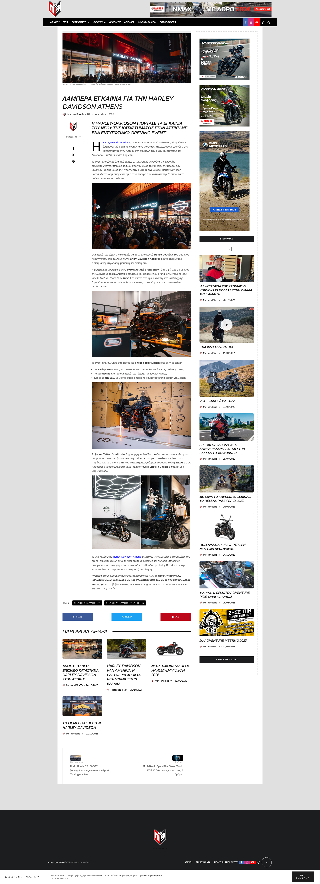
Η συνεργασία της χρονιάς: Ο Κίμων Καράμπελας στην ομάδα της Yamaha (226, 290)
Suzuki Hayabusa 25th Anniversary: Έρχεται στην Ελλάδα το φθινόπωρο (222, 449)
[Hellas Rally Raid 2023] (227, 478)
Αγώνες (129, 22)
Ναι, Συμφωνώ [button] (303, 876)
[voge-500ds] (227, 378)
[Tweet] (73, 154)
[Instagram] (251, 22)
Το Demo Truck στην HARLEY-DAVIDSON (81, 725)
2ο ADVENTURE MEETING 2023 (223, 641)
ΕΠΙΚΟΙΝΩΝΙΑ (168, 22)
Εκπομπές (79, 22)
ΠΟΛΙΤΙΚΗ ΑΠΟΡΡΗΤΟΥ (226, 862)
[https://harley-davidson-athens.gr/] (171, 649)
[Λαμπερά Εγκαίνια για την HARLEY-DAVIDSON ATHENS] (126, 57)
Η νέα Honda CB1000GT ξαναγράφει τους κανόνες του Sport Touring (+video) (89, 768)
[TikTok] (263, 22)
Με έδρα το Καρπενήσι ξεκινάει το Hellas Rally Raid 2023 (225, 499)
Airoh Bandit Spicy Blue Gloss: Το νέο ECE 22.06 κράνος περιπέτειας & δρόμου (162, 768)
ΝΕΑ (65, 22)
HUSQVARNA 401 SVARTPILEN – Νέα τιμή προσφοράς (224, 547)
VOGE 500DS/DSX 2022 (217, 401)
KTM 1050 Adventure (217, 347)
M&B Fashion (147, 22)
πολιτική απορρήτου (152, 875)
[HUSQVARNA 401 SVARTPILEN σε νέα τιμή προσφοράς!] (227, 527)
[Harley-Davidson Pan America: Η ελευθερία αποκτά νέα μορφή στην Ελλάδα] (126, 649)
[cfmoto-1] (227, 574)
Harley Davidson (88, 602)
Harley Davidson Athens (126, 602)
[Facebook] (245, 22)
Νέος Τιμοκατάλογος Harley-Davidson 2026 (170, 670)
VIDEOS (97, 22)
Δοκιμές (115, 22)
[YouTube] (257, 22)
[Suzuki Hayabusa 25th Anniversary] (227, 427)
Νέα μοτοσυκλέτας (96, 114)
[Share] (73, 148)
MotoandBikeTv (76, 114)
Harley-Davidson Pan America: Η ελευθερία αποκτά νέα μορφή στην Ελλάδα (124, 675)
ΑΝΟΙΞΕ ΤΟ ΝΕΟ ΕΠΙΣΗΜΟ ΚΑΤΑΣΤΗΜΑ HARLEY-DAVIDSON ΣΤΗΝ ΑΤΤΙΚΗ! (80, 672)
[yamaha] (227, 268)
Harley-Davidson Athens (116, 142)
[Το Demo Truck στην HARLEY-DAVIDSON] (82, 706)
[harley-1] (82, 649)
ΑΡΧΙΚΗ (55, 22)
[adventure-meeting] (227, 622)
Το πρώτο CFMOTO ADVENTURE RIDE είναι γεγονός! (225, 595)
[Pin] (73, 161)
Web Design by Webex (78, 862)
